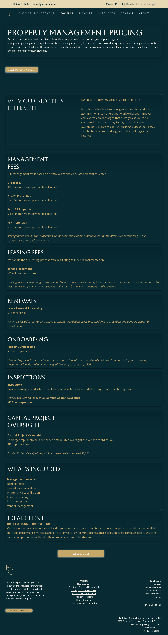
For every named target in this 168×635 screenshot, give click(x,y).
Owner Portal (114, 4)
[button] (67, 13)
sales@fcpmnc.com (152, 624)
